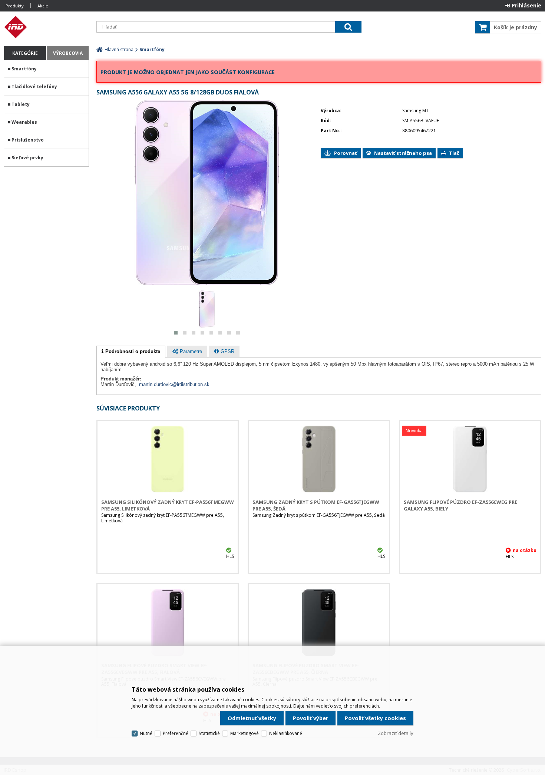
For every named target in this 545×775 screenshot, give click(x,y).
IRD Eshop (46, 27)
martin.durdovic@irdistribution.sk (174, 384)
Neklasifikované (285, 733)
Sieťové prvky (27, 157)
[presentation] (131, 351)
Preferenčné (175, 733)
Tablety (20, 104)
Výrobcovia (68, 53)
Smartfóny (24, 69)
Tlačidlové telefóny (34, 86)
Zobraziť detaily (395, 733)
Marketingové (244, 733)
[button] (175, 332)
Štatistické (209, 733)
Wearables (24, 122)
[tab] (130, 351)
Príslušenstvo (27, 140)
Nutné (146, 733)
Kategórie (25, 53)
